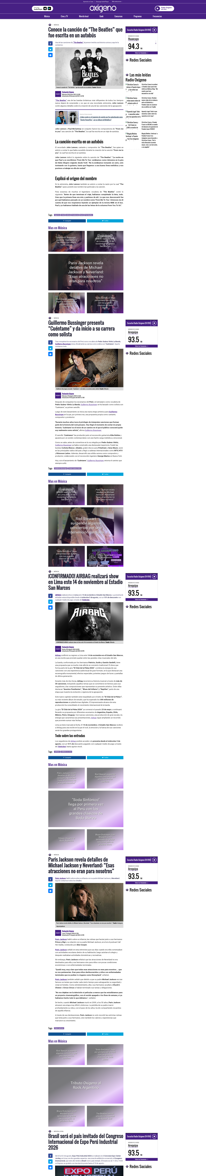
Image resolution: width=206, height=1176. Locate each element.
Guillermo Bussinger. (93, 430)
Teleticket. (86, 600)
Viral (62, 215)
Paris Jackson (60, 878)
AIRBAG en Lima (66, 752)
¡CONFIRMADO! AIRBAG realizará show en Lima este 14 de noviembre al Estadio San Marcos (105, 241)
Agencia (57, 215)
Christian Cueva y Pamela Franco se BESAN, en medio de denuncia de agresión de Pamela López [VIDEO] (150, 125)
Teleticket (62, 746)
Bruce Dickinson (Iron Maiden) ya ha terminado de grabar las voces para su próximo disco (105, 839)
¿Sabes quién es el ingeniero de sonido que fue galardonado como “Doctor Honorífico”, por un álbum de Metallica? (101, 118)
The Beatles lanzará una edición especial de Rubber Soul (105, 1116)
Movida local (83, 16)
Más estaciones (116, 1)
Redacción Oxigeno (68, 92)
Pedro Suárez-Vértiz (75, 468)
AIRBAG (57, 752)
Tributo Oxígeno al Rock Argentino (105, 556)
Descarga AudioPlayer (102, 1)
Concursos (118, 16)
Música (47, 16)
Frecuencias (157, 16)
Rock (81, 215)
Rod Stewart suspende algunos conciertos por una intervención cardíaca (66, 303)
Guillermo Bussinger (63, 344)
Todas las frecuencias (141, 53)
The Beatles (88, 215)
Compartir (68, 221)
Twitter (106, 221)
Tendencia (75, 215)
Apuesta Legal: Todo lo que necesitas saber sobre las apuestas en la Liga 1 (149, 113)
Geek (101, 16)
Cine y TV (64, 16)
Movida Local (59, 1131)
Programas (138, 16)
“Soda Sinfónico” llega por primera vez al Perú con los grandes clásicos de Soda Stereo (105, 303)
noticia (68, 215)
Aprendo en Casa (88, 1)
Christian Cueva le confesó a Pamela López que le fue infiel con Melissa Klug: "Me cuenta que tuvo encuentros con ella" (150, 88)
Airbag (93, 718)
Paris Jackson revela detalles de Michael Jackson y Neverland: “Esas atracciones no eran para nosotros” (86, 272)
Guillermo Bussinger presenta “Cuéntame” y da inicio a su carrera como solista (66, 241)
